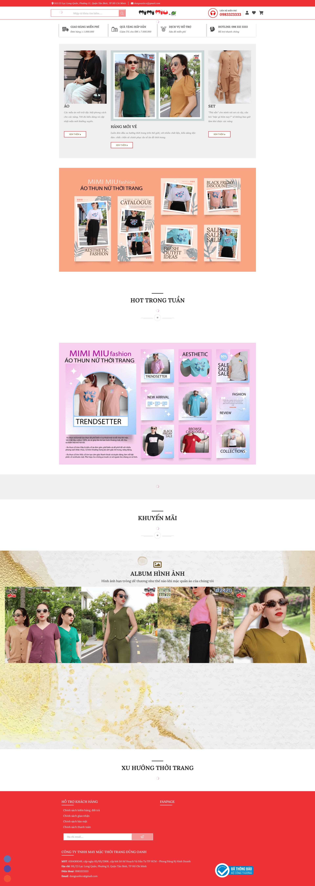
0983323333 (230, 14)
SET (211, 106)
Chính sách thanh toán (77, 827)
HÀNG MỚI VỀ (124, 126)
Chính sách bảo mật (75, 821)
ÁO (66, 106)
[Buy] (157, 317)
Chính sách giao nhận (76, 815)
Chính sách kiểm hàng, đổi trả (81, 810)
